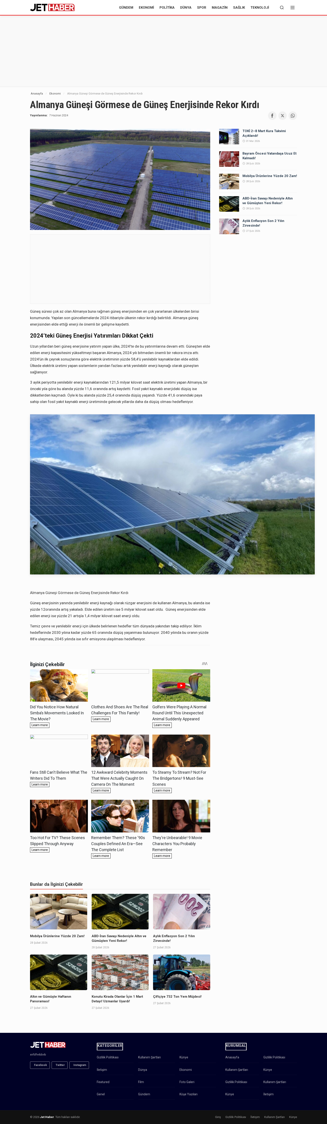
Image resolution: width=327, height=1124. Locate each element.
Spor (201, 8)
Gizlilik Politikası (108, 1057)
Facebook (40, 1065)
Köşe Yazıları (189, 1094)
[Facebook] (272, 115)
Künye (184, 1057)
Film (141, 1082)
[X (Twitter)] (282, 115)
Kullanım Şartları (149, 1057)
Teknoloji (259, 8)
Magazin (220, 8)
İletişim (102, 1070)
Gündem (126, 8)
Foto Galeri (187, 1082)
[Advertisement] (163, 51)
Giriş (218, 1117)
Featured (103, 1082)
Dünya (186, 8)
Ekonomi (146, 8)
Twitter (60, 1065)
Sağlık (239, 8)
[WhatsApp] (293, 115)
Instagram (79, 1065)
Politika (167, 8)
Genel (101, 1094)
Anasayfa (37, 93)
